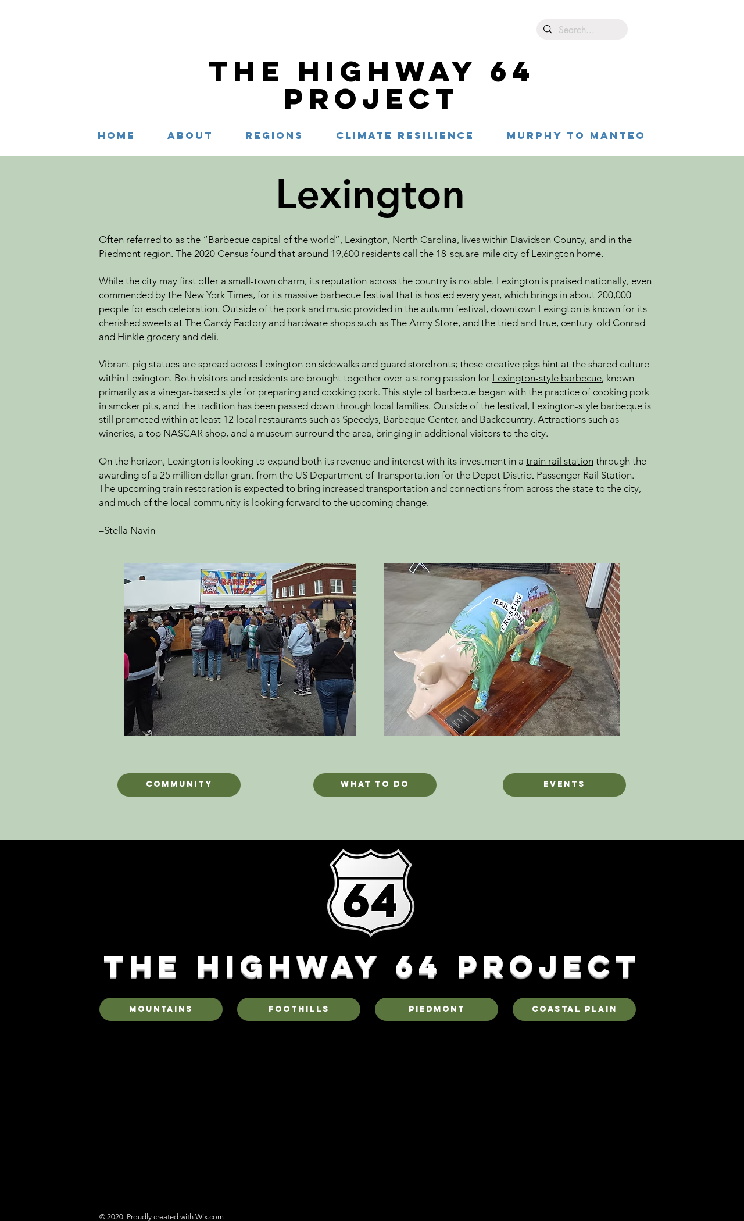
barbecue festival (357, 295)
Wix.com (209, 1216)
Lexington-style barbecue (547, 378)
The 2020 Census (212, 253)
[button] (274, 136)
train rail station (559, 461)
